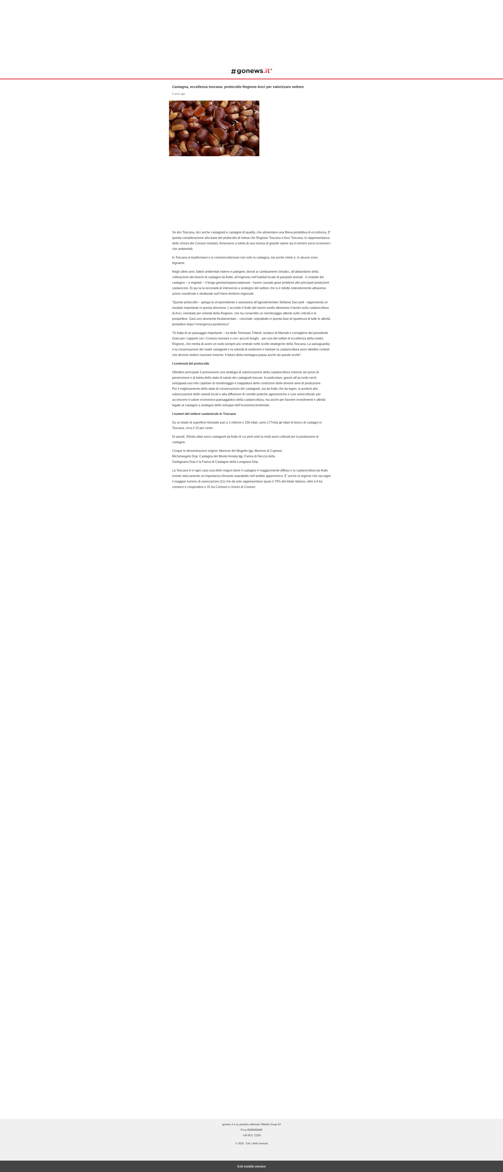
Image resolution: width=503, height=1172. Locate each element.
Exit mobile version (251, 1166)
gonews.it (251, 71)
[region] (251, 31)
